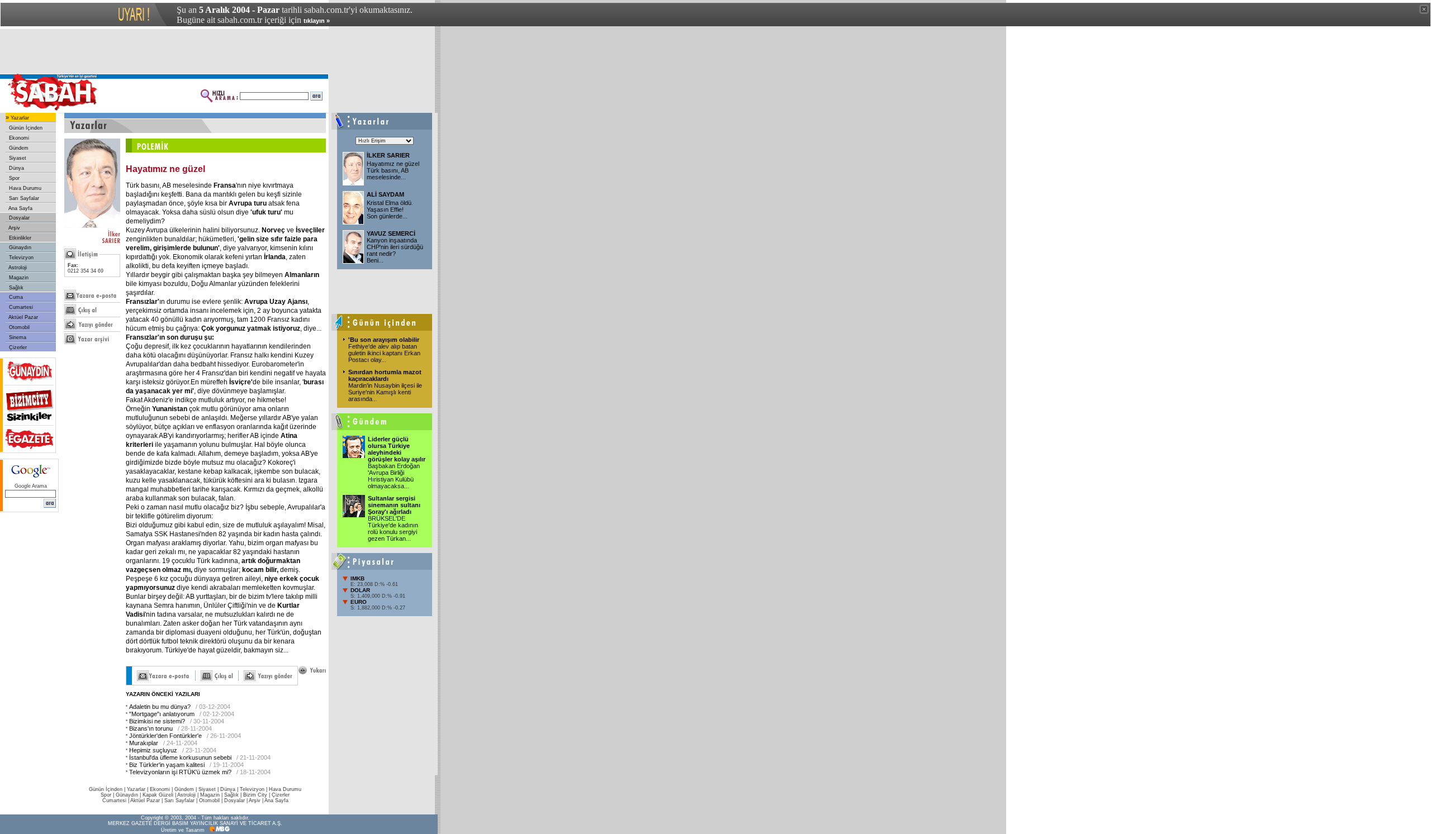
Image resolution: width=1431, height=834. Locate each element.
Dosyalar (18, 218)
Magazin (18, 277)
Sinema (16, 337)
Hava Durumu (24, 188)
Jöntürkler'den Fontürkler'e (165, 735)
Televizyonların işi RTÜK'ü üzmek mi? (180, 772)
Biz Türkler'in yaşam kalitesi (167, 764)
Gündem (18, 148)
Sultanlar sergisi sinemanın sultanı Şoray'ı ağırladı (394, 505)
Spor (13, 178)
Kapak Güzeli (158, 795)
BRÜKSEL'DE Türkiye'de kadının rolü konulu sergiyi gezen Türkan (393, 528)
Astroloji (17, 267)
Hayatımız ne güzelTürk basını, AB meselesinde (393, 170)
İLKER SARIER (388, 155)
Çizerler (17, 347)
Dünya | (230, 789)
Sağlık (15, 287)
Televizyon (20, 257)
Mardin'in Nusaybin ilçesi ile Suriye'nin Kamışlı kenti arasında (385, 392)
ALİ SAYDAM (385, 194)
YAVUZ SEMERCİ (391, 233)
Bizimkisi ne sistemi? (157, 721)
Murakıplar (143, 743)
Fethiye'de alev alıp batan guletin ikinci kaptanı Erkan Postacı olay (384, 353)
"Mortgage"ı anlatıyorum (162, 714)
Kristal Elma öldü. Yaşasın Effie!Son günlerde (390, 209)
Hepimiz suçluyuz (153, 750)
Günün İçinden (24, 128)
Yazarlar (19, 118)
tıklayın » (317, 20)
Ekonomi (18, 138)
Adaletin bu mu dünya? (160, 706)
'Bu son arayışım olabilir (383, 339)
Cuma (15, 297)
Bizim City (255, 795)
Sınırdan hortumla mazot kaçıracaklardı (384, 375)
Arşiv (13, 228)
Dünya (15, 168)
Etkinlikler (19, 238)
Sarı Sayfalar (23, 198)
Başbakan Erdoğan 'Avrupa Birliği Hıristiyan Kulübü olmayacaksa (394, 476)
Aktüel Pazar (22, 317)
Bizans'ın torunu (151, 728)
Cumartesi (20, 307)
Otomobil (18, 327)
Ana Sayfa (19, 208)
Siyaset (16, 158)
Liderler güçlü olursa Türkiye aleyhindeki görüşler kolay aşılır (396, 449)
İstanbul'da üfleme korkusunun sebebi (180, 757)
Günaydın (19, 247)
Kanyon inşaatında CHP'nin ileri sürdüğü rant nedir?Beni (395, 250)
